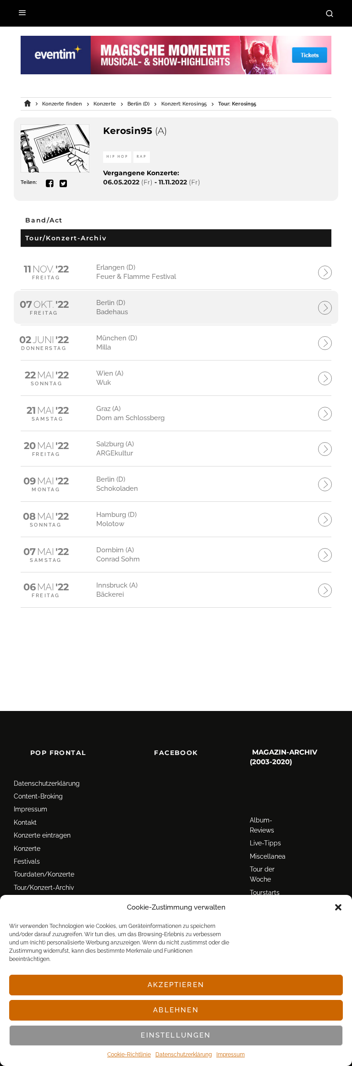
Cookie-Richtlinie (129, 1054)
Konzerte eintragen (42, 835)
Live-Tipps (265, 843)
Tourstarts (265, 892)
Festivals (27, 861)
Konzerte (27, 848)
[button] (338, 907)
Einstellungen (176, 1035)
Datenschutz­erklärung (183, 1054)
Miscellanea (268, 856)
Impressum (230, 1054)
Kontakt (25, 822)
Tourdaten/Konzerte (44, 874)
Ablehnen (175, 1010)
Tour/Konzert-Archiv (44, 887)
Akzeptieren (176, 985)
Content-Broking (38, 796)
